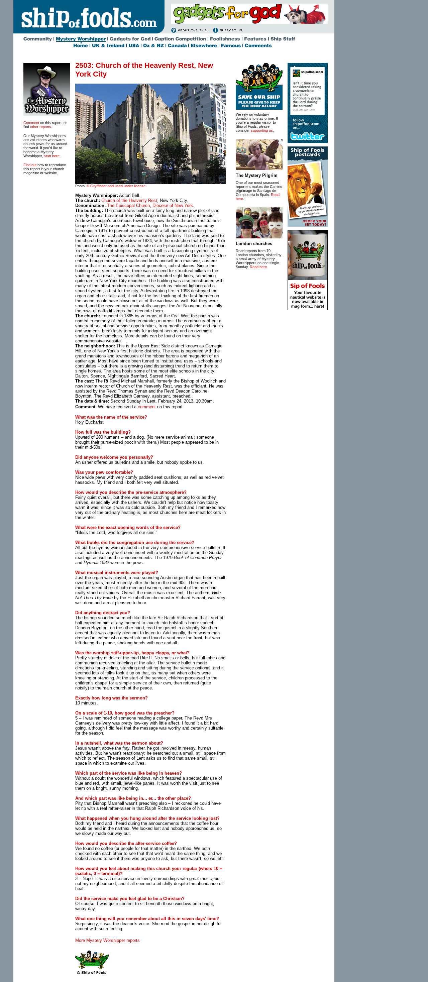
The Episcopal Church (128, 205)
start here (52, 156)
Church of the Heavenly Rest (129, 200)
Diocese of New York (172, 205)
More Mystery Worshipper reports (107, 940)
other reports (40, 127)
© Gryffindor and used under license (116, 186)
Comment (31, 123)
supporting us (262, 130)
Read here (258, 267)
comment (147, 406)
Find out (29, 165)
